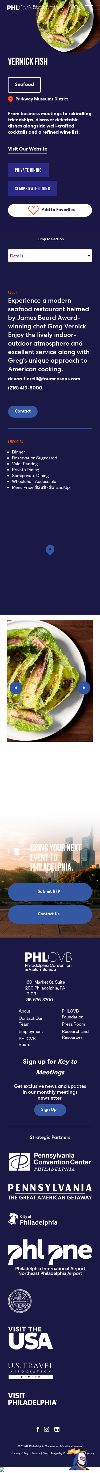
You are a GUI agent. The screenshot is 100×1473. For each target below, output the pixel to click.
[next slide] (84, 688)
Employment (31, 1031)
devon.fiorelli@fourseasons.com (44, 379)
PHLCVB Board (27, 1041)
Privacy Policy (20, 1453)
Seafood (24, 85)
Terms (36, 1453)
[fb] (38, 1429)
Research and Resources (75, 1034)
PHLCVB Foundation (72, 1014)
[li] (56, 1429)
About (24, 1011)
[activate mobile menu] (89, 7)
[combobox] (50, 255)
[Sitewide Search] (77, 9)
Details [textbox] (16, 255)
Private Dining (28, 170)
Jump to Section (50, 239)
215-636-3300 (39, 999)
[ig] (46, 1429)
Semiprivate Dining (32, 188)
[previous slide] (16, 688)
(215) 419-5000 (25, 388)
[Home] (32, 9)
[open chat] (80, 1459)
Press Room (73, 1024)
